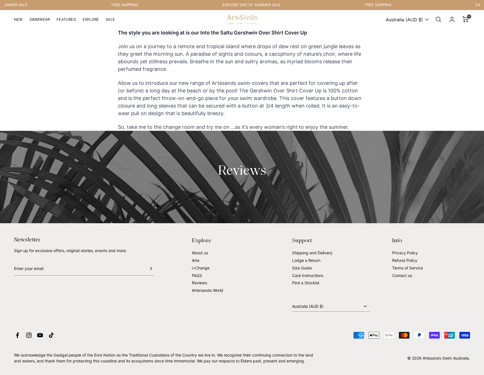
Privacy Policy (405, 252)
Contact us (402, 275)
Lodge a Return (306, 260)
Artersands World (207, 290)
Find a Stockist (305, 282)
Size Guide (302, 267)
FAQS (197, 275)
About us (200, 252)
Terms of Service (407, 267)
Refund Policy (404, 260)
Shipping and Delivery (312, 252)
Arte (195, 260)
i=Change (201, 267)
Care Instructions (307, 275)
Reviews (199, 282)
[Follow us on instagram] (28, 335)
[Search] (438, 19)
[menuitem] (18, 22)
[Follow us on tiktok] (51, 335)
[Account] (452, 19)
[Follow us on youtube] (40, 335)
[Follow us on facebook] (17, 335)
